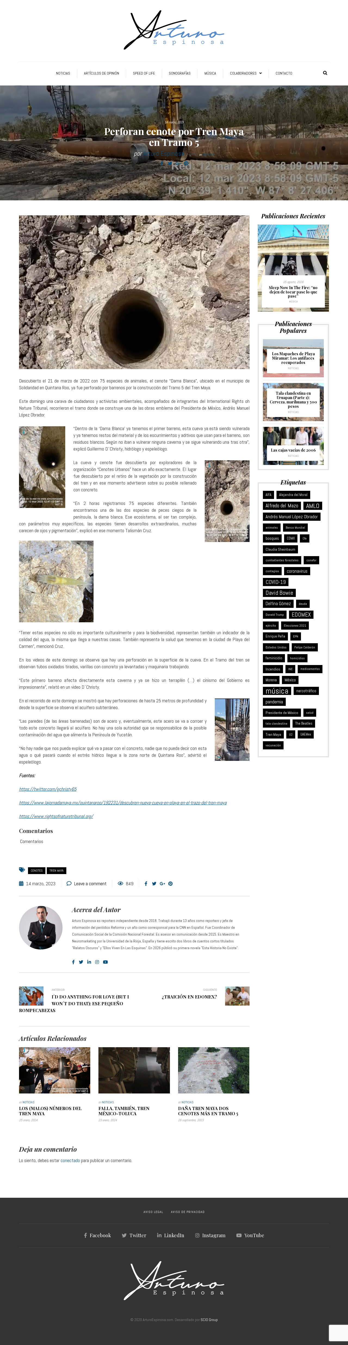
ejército (271, 625)
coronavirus (297, 571)
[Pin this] (186, 164)
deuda (303, 604)
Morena (271, 680)
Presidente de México (282, 712)
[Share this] (162, 164)
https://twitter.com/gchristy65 (47, 789)
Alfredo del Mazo (282, 505)
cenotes (37, 870)
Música (210, 73)
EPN (295, 636)
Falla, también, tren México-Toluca (124, 1110)
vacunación (273, 745)
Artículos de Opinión (101, 73)
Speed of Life (144, 73)
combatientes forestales (282, 560)
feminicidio (274, 658)
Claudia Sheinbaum (280, 549)
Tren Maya (56, 870)
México (290, 680)
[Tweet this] (170, 164)
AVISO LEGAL (153, 1212)
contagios (272, 571)
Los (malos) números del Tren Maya (50, 1110)
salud (309, 713)
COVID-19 (276, 582)
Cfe (305, 538)
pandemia (274, 702)
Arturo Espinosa (163, 153)
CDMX (291, 538)
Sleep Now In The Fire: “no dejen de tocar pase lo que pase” (293, 292)
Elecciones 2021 (295, 625)
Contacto (284, 73)
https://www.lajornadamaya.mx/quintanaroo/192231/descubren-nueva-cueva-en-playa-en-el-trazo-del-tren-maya (122, 802)
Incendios (273, 669)
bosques (272, 538)
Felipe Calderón (304, 647)
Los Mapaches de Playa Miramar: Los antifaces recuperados (293, 358)
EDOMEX (301, 614)
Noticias (63, 73)
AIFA (268, 495)
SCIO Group (209, 1319)
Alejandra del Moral (293, 494)
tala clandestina (276, 723)
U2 (291, 734)
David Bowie (279, 592)
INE (290, 669)
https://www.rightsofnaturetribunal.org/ (56, 816)
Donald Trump (275, 614)
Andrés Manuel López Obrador (292, 517)
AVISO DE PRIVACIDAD (188, 1212)
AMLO (312, 506)
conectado (70, 1160)
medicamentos (310, 669)
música (277, 691)
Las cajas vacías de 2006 (293, 450)
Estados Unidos (276, 647)
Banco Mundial (295, 527)
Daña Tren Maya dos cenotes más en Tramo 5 (208, 1110)
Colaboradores (243, 73)
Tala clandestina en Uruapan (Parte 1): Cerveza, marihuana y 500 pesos (293, 400)
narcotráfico (306, 691)
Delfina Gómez (278, 603)
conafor (311, 560)
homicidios (297, 658)
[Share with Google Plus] (178, 164)
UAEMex (305, 734)
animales (272, 527)
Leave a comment (90, 883)
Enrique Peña (275, 636)
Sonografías (180, 73)
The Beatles (303, 723)
